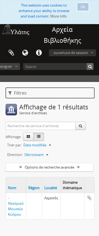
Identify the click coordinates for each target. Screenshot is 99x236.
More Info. (58, 16)
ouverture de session (71, 52)
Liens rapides (39, 53)
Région (34, 187)
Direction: (15, 154)
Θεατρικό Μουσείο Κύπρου (16, 209)
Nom (12, 187)
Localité (50, 187)
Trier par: (14, 145)
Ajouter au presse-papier (89, 198)
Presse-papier (11, 53)
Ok (83, 6)
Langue (25, 53)
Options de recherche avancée (49, 167)
